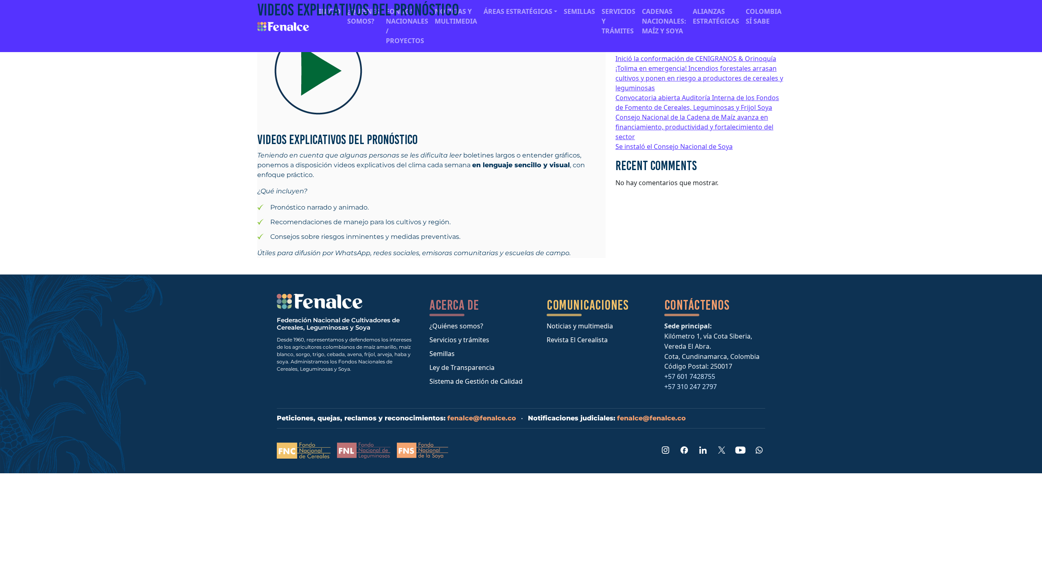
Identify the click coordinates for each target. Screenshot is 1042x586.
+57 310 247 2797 (690, 386)
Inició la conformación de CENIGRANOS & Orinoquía (695, 58)
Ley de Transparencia (462, 367)
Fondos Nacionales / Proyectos (407, 26)
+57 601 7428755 (689, 376)
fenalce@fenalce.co (481, 418)
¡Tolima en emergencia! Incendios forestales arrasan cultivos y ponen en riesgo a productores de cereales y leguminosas (699, 78)
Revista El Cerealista (577, 339)
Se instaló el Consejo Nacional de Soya (674, 146)
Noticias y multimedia (580, 325)
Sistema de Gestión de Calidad (476, 381)
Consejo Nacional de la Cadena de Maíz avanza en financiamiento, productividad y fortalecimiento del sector (694, 127)
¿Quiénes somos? (456, 325)
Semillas (442, 353)
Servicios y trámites (459, 339)
